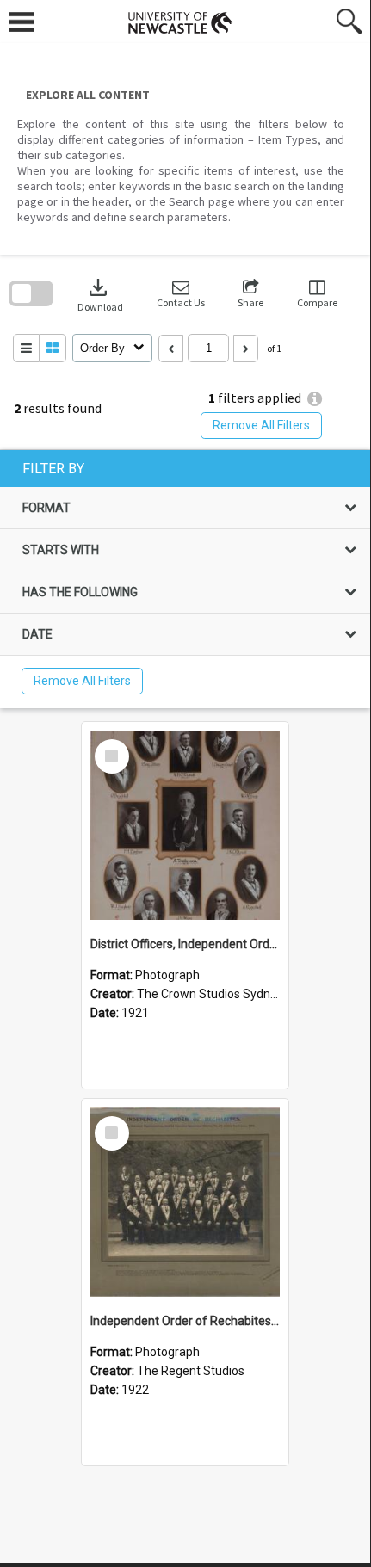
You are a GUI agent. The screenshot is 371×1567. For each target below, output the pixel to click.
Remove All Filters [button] (261, 425)
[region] (185, 579)
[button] (180, 294)
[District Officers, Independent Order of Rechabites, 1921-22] (185, 825)
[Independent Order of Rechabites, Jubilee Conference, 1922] (185, 1202)
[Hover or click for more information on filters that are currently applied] (314, 399)
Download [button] (100, 294)
